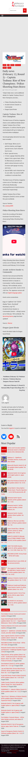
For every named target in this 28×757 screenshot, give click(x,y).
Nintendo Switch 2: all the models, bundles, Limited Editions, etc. (15, 507)
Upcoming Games (8, 316)
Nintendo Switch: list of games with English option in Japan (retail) (17, 475)
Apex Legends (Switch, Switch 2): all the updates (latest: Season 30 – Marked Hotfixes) (13, 638)
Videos (9, 67)
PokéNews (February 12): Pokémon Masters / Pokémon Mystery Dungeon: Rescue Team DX (14, 379)
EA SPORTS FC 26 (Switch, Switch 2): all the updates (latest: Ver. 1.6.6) (17, 603)
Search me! (25, 10)
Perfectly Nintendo (14, 750)
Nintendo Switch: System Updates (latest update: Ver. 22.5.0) (16, 515)
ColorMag (14, 752)
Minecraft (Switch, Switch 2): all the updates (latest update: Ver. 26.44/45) (17, 467)
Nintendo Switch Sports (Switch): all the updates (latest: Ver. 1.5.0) (17, 500)
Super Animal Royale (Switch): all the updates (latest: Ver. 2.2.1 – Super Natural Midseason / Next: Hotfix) (13, 621)
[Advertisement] (14, 31)
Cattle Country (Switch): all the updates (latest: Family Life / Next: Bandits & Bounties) (12, 684)
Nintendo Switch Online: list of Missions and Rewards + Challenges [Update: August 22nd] (14, 649)
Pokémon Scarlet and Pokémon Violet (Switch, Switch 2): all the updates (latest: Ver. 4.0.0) (17, 587)
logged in (11, 428)
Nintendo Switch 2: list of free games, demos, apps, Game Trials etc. (16, 595)
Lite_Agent (15, 89)
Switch (4, 67)
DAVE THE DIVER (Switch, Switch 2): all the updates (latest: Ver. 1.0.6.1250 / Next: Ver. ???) (17, 548)
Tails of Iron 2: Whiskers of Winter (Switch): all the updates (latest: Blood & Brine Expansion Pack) (14, 698)
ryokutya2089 (9, 206)
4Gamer (10, 323)
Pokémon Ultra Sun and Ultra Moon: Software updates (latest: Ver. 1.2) (17, 523)
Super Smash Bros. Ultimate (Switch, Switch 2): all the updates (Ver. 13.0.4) (16, 530)
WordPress (3, 752)
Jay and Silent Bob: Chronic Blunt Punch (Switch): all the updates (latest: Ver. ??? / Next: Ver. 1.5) (13, 670)
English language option (15, 293)
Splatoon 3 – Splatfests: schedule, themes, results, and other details (17, 459)
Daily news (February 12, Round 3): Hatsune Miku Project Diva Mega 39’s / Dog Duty (13, 388)
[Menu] (2, 15)
